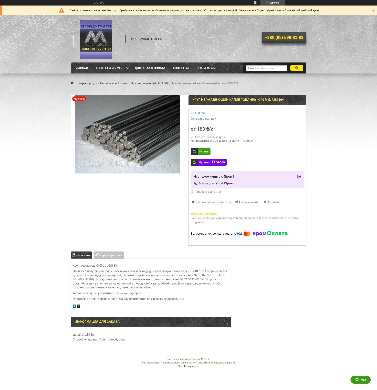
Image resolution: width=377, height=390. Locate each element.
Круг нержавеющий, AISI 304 (149, 83)
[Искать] (296, 68)
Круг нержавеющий (86, 265)
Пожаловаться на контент (182, 362)
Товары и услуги (109, 68)
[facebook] (74, 306)
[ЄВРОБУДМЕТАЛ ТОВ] (96, 39)
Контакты (181, 68)
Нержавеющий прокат (114, 83)
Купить (204, 151)
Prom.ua (205, 359)
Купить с (205, 162)
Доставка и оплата (150, 68)
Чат (363, 379)
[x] (78, 306)
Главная (81, 68)
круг (148, 271)
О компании (206, 68)
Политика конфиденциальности (217, 362)
